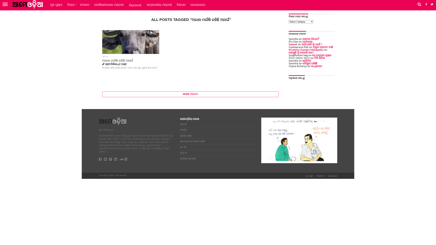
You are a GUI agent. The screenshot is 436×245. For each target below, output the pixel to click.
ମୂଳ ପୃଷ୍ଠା (56, 4)
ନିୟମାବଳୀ (135, 5)
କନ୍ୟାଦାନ (316, 66)
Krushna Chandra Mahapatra (306, 49)
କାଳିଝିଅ (306, 60)
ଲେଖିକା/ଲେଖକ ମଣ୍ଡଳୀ (109, 4)
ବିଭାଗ (71, 4)
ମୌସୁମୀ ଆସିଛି (309, 63)
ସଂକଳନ (84, 4)
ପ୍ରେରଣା (307, 41)
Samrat (293, 44)
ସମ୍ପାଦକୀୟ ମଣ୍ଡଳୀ (159, 4)
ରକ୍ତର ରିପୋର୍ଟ (310, 39)
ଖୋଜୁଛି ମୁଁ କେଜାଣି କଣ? (301, 52)
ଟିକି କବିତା (319, 58)
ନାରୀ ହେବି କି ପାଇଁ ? (312, 44)
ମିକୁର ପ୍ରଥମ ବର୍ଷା (323, 47)
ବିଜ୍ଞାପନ (181, 4)
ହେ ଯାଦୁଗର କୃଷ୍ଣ (321, 55)
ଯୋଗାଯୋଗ (197, 4)
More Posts (190, 94)
